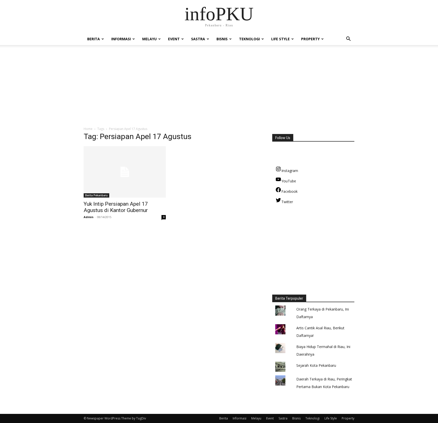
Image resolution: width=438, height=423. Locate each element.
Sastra (198, 38)
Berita (93, 38)
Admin (89, 217)
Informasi (121, 38)
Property (310, 38)
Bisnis (222, 38)
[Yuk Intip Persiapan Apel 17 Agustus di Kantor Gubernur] (125, 172)
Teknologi (249, 38)
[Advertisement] (219, 88)
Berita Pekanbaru (96, 195)
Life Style (280, 38)
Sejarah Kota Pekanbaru (316, 365)
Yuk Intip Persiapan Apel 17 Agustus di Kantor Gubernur (116, 207)
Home (88, 129)
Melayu (149, 38)
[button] (348, 39)
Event (174, 38)
